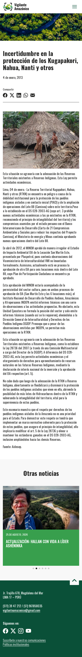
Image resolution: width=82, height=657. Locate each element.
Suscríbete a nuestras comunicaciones (24, 640)
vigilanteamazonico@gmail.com (21, 610)
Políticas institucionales (16, 644)
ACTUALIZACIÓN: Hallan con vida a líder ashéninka (37, 543)
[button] (33, 568)
